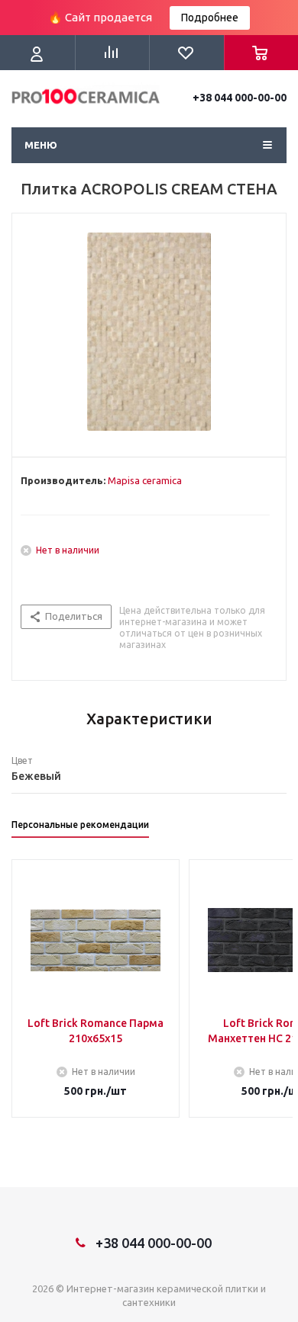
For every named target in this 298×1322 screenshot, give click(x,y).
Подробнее (209, 17)
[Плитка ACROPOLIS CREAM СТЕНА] (149, 332)
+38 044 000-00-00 (240, 97)
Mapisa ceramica (145, 480)
